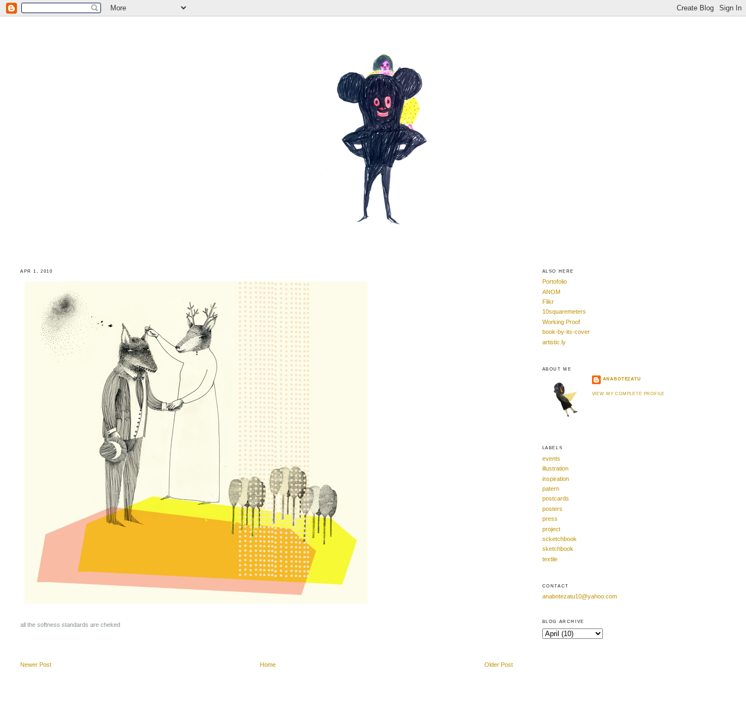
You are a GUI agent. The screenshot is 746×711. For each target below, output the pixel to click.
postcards (555, 498)
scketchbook (559, 539)
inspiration (555, 478)
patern (550, 488)
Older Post (498, 664)
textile (550, 559)
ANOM (551, 292)
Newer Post (35, 664)
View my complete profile (628, 393)
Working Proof (561, 322)
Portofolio (554, 281)
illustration (555, 468)
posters (552, 509)
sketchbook (557, 548)
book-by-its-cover (566, 331)
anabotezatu (622, 379)
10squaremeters (564, 311)
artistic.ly (554, 342)
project (551, 529)
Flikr (548, 301)
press (550, 518)
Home (268, 664)
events (551, 458)
